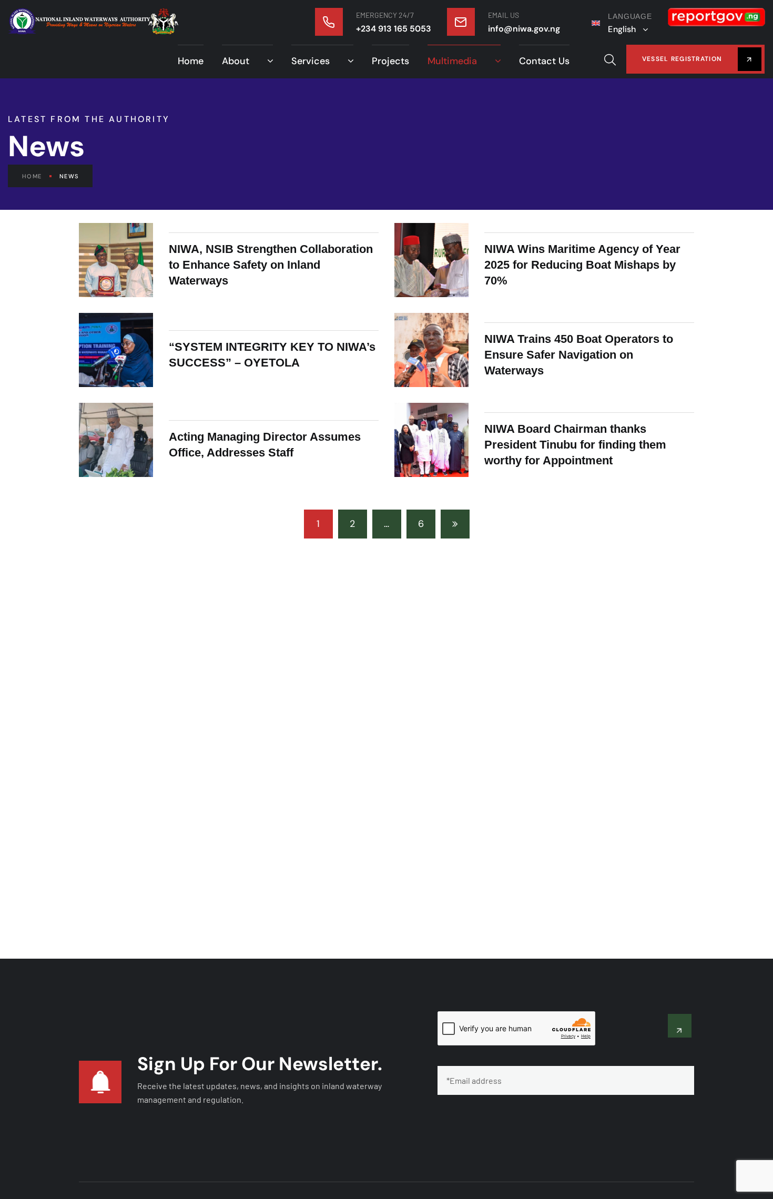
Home (32, 176)
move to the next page (455, 524)
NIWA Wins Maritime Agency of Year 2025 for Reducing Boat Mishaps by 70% (582, 264)
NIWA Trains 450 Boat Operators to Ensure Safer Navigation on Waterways (578, 354)
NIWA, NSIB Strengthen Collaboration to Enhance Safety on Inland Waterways (271, 264)
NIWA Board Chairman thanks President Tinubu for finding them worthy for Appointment (575, 444)
